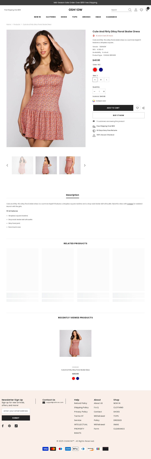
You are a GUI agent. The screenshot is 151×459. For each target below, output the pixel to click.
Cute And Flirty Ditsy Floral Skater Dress (75, 370)
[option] (46, 88)
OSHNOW (103, 47)
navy (77, 378)
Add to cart (112, 108)
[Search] (121, 10)
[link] (137, 108)
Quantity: (96, 87)
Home (8, 24)
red (73, 378)
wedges (130, 204)
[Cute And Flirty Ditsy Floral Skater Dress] (75, 343)
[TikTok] (16, 425)
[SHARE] (142, 108)
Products (17, 24)
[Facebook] (2, 425)
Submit (15, 418)
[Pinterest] (9, 425)
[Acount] (135, 10)
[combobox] (119, 10)
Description (72, 194)
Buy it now (118, 115)
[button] (7, 165)
